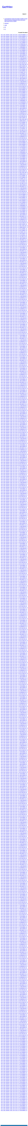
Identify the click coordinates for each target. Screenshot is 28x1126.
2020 (6, 25)
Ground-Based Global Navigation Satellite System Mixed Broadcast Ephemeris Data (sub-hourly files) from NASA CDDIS (16, 20)
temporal (6, 23)
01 (5, 29)
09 (5, 27)
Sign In (24, 14)
